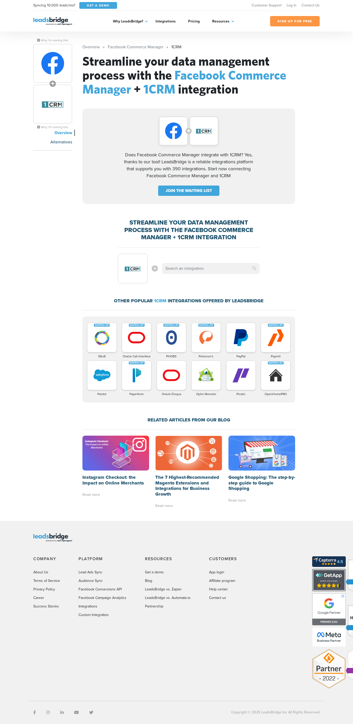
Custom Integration (94, 615)
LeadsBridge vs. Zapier (163, 589)
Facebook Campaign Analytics (102, 597)
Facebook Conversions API (100, 589)
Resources (220, 21)
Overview (63, 133)
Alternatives (61, 142)
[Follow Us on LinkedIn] (62, 712)
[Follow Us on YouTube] (76, 712)
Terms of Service (46, 580)
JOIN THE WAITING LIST (189, 191)
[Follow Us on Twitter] (91, 712)
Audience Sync (91, 580)
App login (216, 572)
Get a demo (154, 572)
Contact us (217, 597)
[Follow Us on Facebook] (34, 712)
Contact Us (311, 5)
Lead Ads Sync (90, 572)
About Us (40, 572)
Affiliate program (222, 580)
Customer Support (266, 5)
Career (38, 597)
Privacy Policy (44, 589)
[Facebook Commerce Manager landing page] (52, 63)
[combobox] (211, 268)
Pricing (194, 21)
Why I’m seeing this (54, 40)
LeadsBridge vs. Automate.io (167, 597)
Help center (218, 589)
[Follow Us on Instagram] (48, 712)
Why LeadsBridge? (128, 21)
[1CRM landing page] (52, 104)
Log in (291, 5)
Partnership (154, 606)
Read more (91, 494)
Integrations (166, 21)
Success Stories (46, 606)
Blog (148, 580)
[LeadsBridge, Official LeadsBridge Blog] (52, 21)
